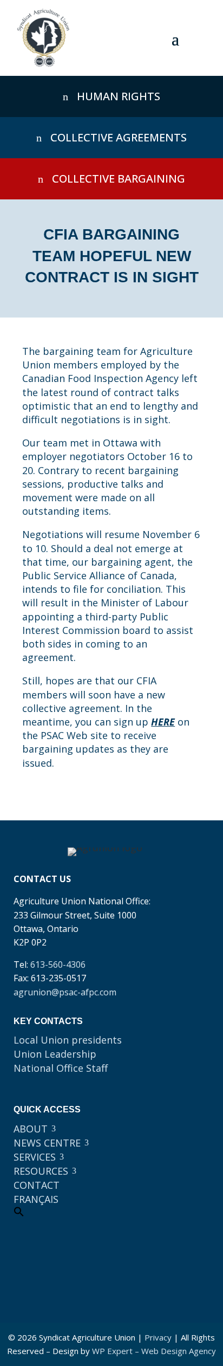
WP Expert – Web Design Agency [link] (154, 1350)
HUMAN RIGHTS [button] (118, 96)
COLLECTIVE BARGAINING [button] (118, 178)
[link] (43, 38)
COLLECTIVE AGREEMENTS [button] (118, 137)
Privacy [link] (158, 1337)
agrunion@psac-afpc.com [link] (65, 992)
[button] (175, 38)
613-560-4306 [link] (58, 964)
